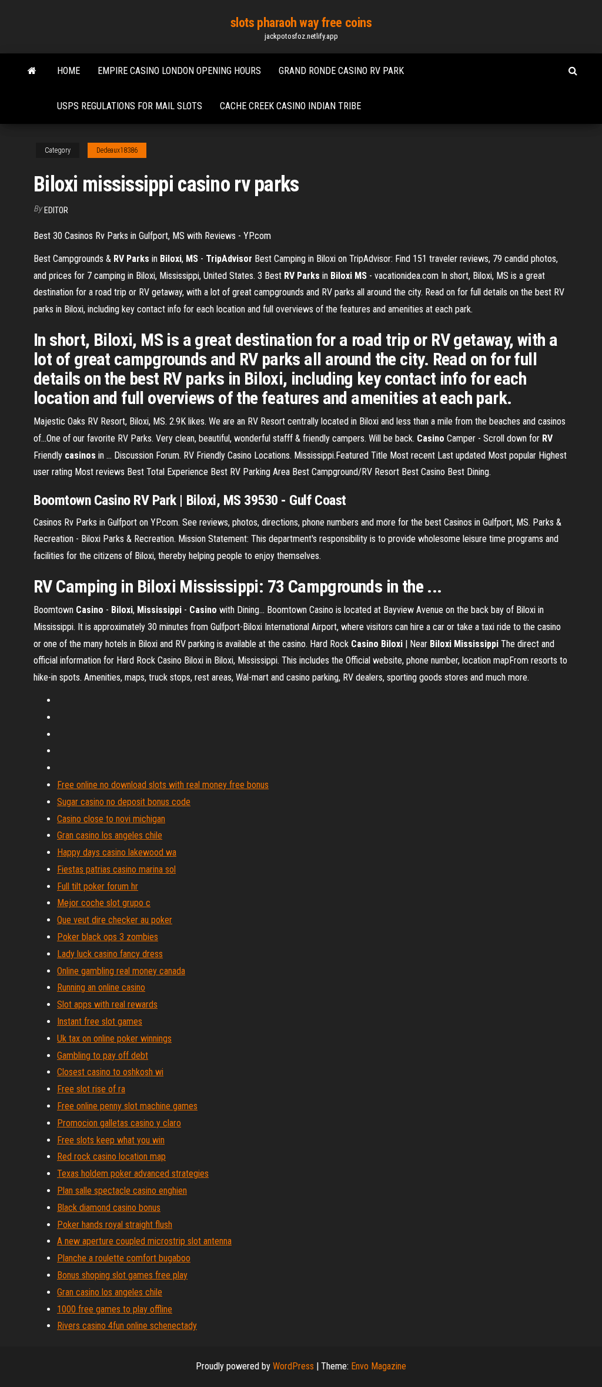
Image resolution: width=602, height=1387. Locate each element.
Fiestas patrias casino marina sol (116, 869)
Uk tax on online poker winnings (114, 1038)
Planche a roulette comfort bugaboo (123, 1258)
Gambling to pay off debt (102, 1055)
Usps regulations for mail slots (129, 106)
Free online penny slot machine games (127, 1106)
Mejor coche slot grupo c (103, 902)
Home (68, 70)
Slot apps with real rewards (107, 1004)
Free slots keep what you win (111, 1140)
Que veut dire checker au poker (114, 919)
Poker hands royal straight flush (114, 1224)
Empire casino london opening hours (179, 70)
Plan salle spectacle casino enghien (122, 1190)
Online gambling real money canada (121, 971)
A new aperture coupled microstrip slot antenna (144, 1241)
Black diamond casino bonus (108, 1207)
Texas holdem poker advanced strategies (133, 1173)
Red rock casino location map (111, 1156)
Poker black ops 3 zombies (107, 936)
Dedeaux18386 (117, 150)
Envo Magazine (378, 1366)
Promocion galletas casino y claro (119, 1123)
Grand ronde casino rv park (341, 70)
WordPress (293, 1366)
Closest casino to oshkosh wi (110, 1072)
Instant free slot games (99, 1021)
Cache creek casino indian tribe (290, 106)
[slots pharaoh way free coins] (32, 71)
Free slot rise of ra (91, 1089)
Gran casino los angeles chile (109, 835)
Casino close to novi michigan (111, 818)
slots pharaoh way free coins (301, 22)
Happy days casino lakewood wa (116, 852)
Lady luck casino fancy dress (110, 954)
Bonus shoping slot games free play (122, 1275)
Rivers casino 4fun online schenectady (127, 1325)
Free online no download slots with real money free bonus (163, 784)
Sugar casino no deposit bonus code (123, 801)
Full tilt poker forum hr (97, 886)
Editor (56, 210)
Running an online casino (101, 987)
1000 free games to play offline (114, 1309)
